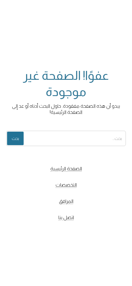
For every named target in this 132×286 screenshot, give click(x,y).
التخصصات (66, 184)
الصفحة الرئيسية (66, 168)
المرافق (66, 201)
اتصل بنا (66, 217)
